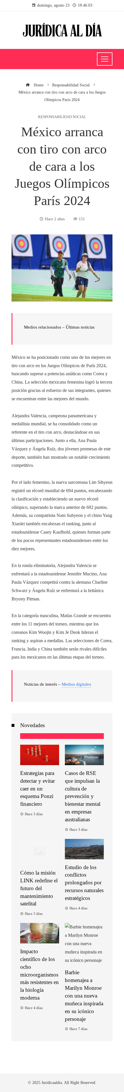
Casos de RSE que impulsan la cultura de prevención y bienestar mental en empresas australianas (82, 796)
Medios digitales (76, 684)
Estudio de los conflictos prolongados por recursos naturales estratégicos (84, 882)
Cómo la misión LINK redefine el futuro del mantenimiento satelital (39, 888)
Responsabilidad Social (62, 117)
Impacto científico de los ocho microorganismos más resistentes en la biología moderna (39, 974)
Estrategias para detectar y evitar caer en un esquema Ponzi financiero (37, 788)
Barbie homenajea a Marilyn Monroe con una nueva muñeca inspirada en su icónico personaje (84, 995)
